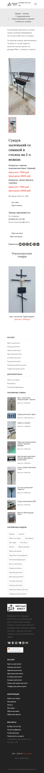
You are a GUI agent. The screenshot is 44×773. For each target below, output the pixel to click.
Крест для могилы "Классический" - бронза (26, 398)
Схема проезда (13, 733)
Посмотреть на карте (15, 736)
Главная (18, 14)
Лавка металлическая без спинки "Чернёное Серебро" (26, 444)
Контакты (23, 543)
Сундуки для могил (23, 16)
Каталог (26, 14)
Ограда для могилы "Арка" (26, 414)
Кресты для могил (13, 343)
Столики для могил (14, 358)
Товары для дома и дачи (16, 369)
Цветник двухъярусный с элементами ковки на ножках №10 (26, 458)
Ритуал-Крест (27, 754)
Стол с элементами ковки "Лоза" (26, 468)
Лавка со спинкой (23, 423)
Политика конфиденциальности (22, 769)
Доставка (15, 202)
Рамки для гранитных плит (16, 365)
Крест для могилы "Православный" (22, 317)
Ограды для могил (13, 347)
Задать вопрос (16, 205)
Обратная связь (17, 233)
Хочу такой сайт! (22, 758)
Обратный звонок (16, 237)
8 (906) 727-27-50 (24, 4)
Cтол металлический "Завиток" (25, 488)
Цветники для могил (14, 354)
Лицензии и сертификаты (18, 555)
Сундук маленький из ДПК (26, 501)
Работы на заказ (13, 380)
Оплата (11, 547)
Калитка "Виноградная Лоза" (25, 513)
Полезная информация (15, 387)
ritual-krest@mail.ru (22, 222)
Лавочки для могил (14, 350)
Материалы (11, 383)
